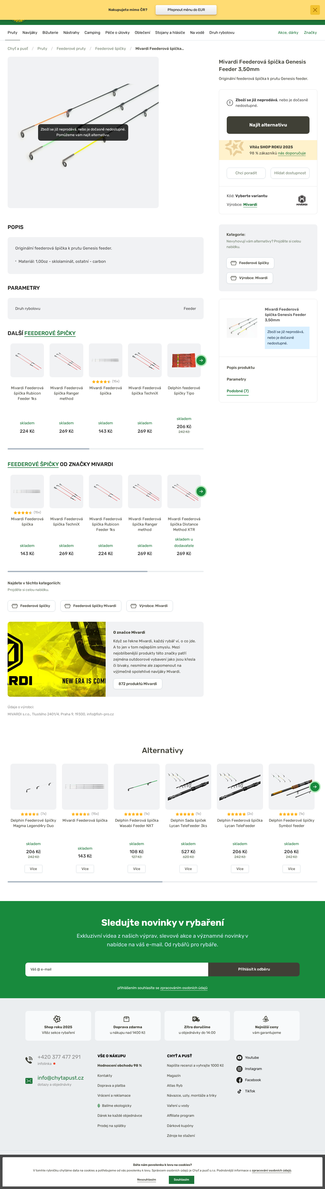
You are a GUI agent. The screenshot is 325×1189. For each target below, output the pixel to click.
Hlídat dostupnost (290, 173)
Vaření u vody (178, 1106)
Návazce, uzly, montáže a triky (192, 1095)
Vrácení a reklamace (114, 1095)
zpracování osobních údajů (271, 1170)
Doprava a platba (111, 1085)
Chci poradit (246, 173)
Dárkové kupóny (180, 1125)
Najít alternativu (268, 124)
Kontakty (105, 1076)
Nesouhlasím (146, 1179)
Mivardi (250, 204)
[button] (201, 360)
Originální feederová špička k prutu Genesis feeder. (263, 78)
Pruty (42, 48)
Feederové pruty (71, 48)
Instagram (253, 1069)
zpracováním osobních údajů (184, 988)
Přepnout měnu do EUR (186, 10)
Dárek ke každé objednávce (120, 1115)
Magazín (174, 1076)
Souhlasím (181, 1179)
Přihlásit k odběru (254, 969)
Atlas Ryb (175, 1085)
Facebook (253, 1080)
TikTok (250, 1091)
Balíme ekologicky (117, 1106)
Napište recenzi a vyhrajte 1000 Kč (195, 1065)
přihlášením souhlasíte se (163, 988)
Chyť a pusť (18, 48)
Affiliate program (180, 1115)
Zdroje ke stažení (181, 1136)
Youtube (252, 1057)
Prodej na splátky (112, 1125)
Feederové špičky (110, 48)
